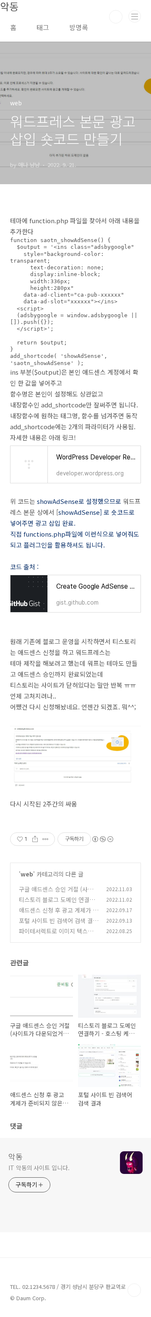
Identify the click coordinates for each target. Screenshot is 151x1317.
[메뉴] (134, 16)
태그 (42, 27)
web (27, 874)
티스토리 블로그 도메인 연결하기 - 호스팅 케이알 (57, 904)
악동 (15, 1156)
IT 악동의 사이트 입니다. (39, 1167)
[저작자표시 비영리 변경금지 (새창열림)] (102, 839)
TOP (134, 1290)
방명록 (78, 27)
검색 (115, 16)
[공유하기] (35, 839)
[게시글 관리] (45, 839)
